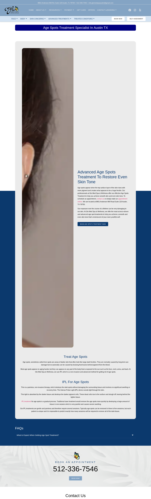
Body (22, 19)
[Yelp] (140, 10)
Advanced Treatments (58, 19)
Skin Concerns (37, 19)
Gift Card (81, 10)
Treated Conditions (83, 19)
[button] (75, 435)
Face (13, 19)
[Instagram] (135, 10)
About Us (40, 10)
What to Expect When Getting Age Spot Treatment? (38, 435)
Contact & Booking (106, 10)
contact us (100, 199)
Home (31, 10)
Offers (91, 10)
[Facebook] (130, 10)
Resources (54, 10)
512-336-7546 (75, 469)
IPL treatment (26, 401)
